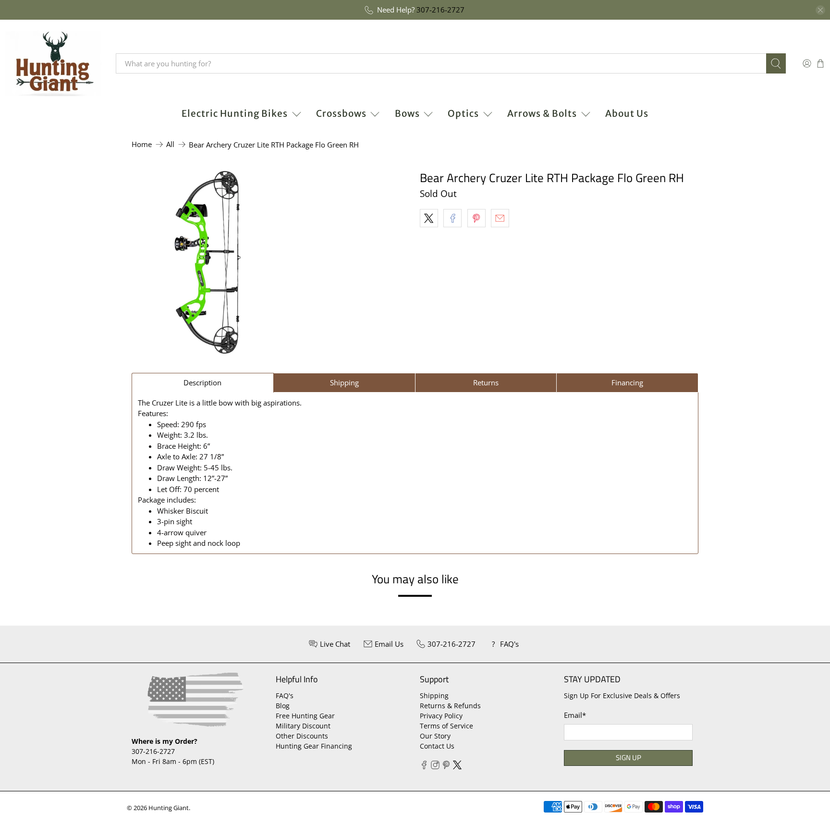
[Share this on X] (429, 218)
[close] (820, 10)
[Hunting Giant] (53, 63)
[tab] (203, 383)
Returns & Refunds (450, 705)
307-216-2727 (440, 9)
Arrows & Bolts (542, 113)
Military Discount (303, 725)
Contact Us (437, 746)
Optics (463, 113)
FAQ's (284, 695)
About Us (626, 113)
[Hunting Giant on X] (457, 766)
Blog (283, 705)
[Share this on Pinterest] (476, 218)
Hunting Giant (168, 808)
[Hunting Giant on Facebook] (424, 766)
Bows (407, 113)
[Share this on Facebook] (452, 218)
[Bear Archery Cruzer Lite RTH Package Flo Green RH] (207, 262)
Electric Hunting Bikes (235, 113)
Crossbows (341, 113)
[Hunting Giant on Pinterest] (446, 766)
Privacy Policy (441, 715)
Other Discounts (302, 735)
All (170, 144)
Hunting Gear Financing (314, 746)
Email (575, 715)
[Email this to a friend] (500, 218)
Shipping (434, 695)
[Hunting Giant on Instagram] (435, 766)
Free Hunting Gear (305, 715)
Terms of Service (446, 725)
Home (142, 144)
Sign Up (628, 757)
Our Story (435, 735)
